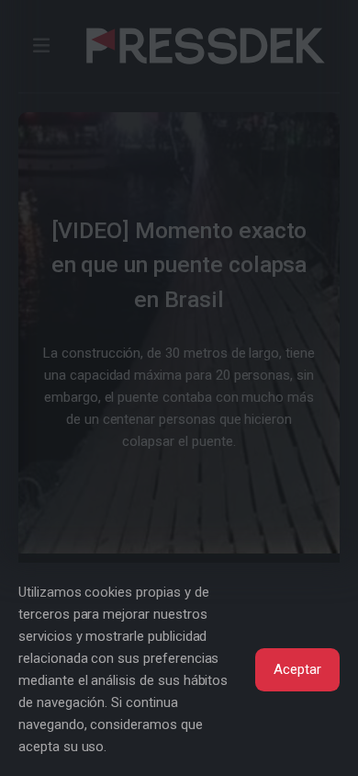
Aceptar (297, 669)
